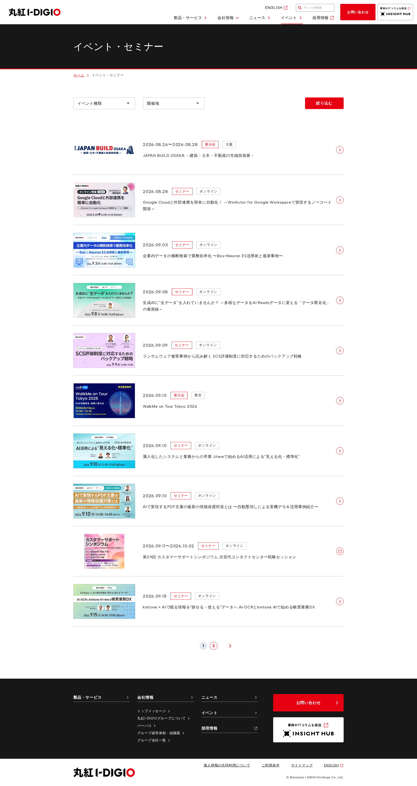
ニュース (257, 18)
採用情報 (321, 18)
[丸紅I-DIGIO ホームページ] (35, 12)
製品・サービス (188, 18)
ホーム (78, 75)
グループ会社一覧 (151, 740)
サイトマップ (302, 765)
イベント (289, 18)
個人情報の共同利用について (227, 765)
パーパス (144, 726)
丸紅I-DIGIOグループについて (161, 718)
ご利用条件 (271, 765)
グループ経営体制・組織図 (158, 733)
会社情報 (225, 18)
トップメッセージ (151, 711)
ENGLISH (274, 8)
